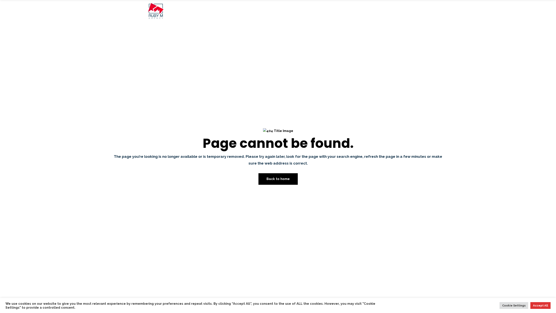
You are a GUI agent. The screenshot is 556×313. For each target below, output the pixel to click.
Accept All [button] (540, 305)
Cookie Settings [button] (514, 305)
